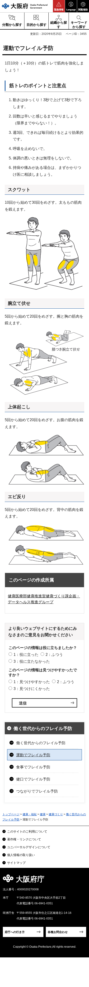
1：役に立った (26, 655)
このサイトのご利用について (27, 831)
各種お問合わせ (58, 932)
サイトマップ (16, 863)
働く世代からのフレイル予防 (43, 728)
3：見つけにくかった (32, 689)
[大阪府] (24, 6)
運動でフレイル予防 (33, 755)
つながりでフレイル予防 (37, 791)
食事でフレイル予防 (33, 767)
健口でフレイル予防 (33, 779)
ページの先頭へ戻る (79, 880)
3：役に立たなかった (32, 661)
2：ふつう (54, 655)
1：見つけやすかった (32, 682)
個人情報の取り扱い (21, 855)
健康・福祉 (30, 814)
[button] (59, 6)
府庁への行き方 (15, 932)
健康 (43, 814)
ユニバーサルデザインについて (28, 847)
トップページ (10, 814)
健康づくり (56, 814)
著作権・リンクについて (24, 839)
